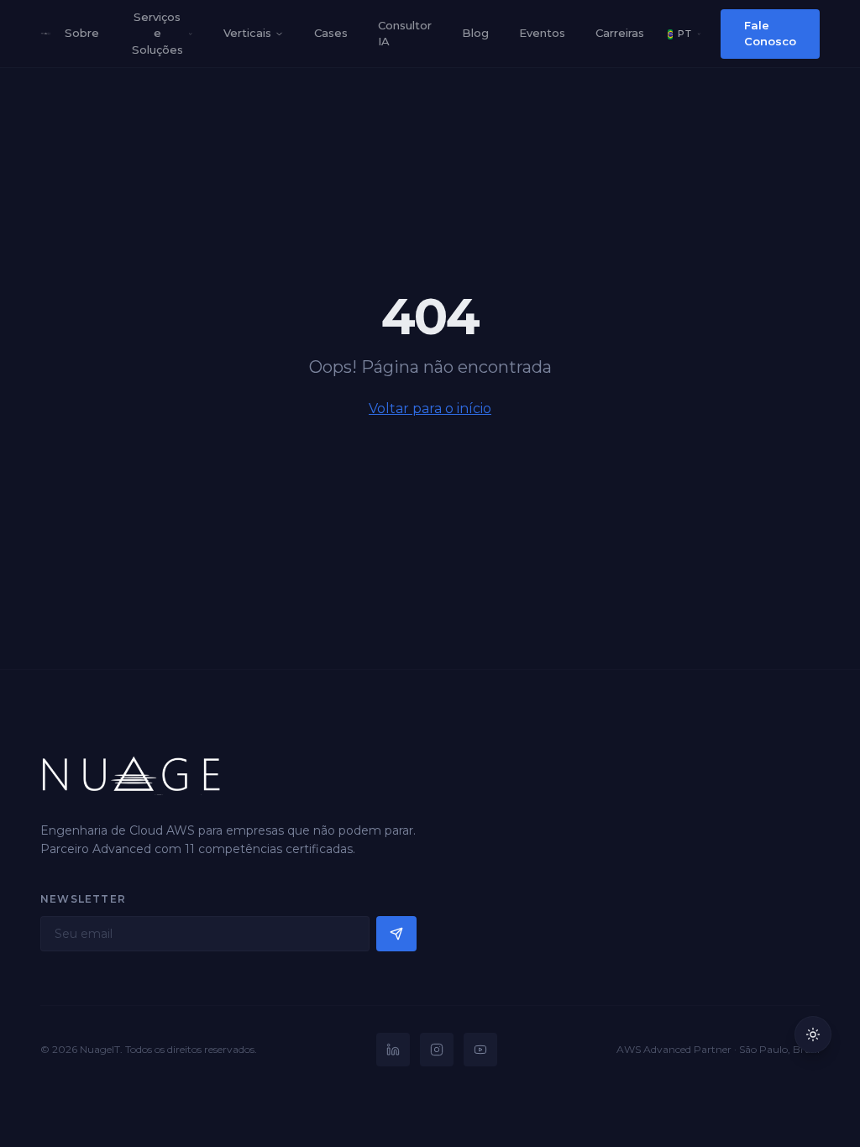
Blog (475, 32)
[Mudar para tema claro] (812, 1034)
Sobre (82, 32)
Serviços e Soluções (157, 33)
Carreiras (619, 32)
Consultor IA (405, 33)
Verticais (247, 32)
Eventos (542, 32)
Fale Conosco (770, 33)
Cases (331, 32)
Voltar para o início (430, 408)
